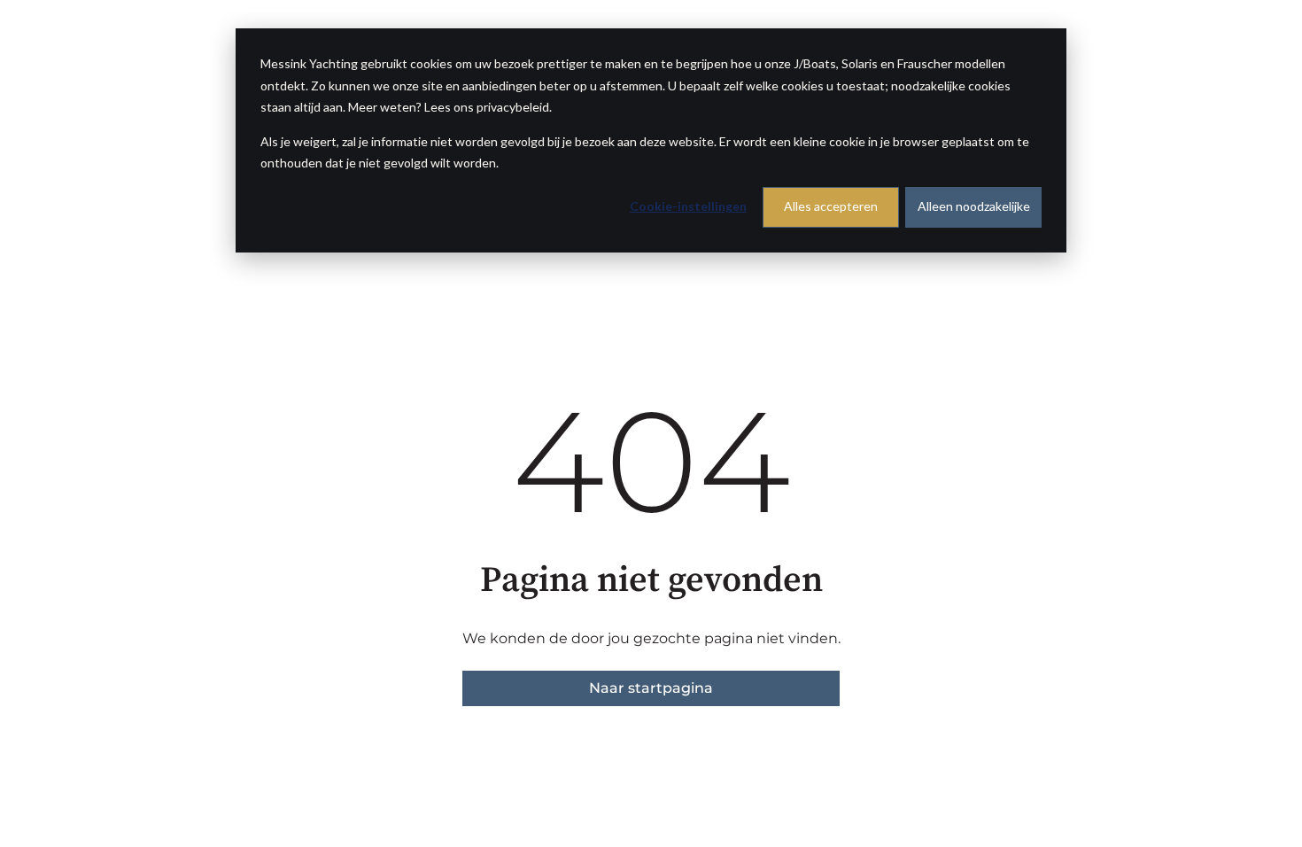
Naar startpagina (651, 688)
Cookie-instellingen (688, 206)
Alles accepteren (831, 206)
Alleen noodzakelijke (974, 206)
